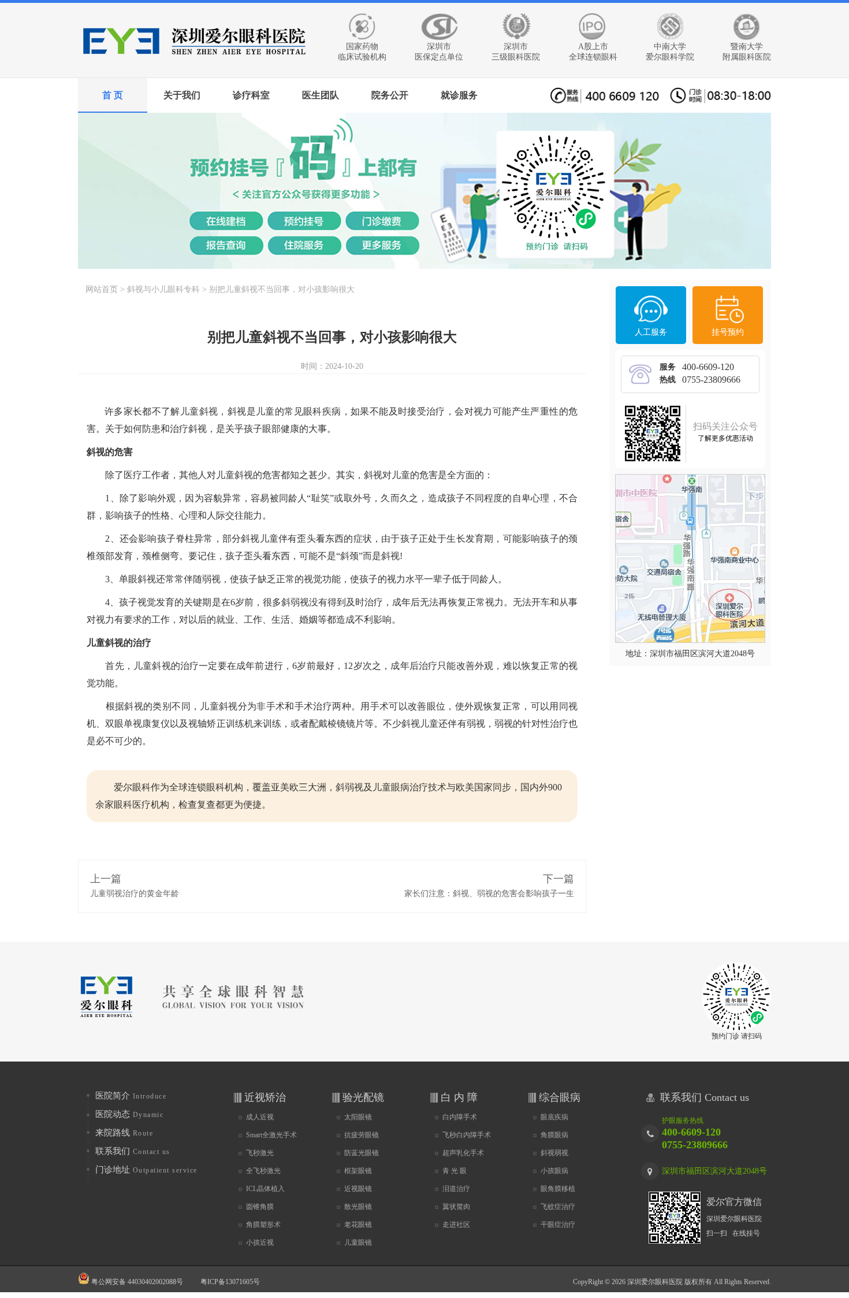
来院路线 (124, 1132)
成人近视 (260, 1117)
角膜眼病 (554, 1135)
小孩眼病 (554, 1171)
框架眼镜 (358, 1171)
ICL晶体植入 (265, 1189)
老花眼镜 (358, 1225)
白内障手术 (459, 1117)
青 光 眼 (454, 1171)
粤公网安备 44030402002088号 (136, 1282)
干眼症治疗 (558, 1225)
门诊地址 (146, 1169)
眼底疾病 (554, 1117)
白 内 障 (459, 1097)
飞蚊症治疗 (558, 1207)
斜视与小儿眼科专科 (163, 289)
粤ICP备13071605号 (230, 1282)
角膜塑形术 (263, 1225)
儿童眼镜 (358, 1242)
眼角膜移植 (558, 1189)
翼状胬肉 (456, 1207)
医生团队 (320, 95)
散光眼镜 (358, 1207)
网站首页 (101, 289)
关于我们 (181, 95)
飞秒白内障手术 (466, 1135)
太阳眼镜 (358, 1117)
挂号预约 (728, 332)
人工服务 (651, 332)
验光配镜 (363, 1097)
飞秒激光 (260, 1153)
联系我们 (132, 1151)
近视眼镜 (358, 1189)
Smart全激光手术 (271, 1135)
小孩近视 (260, 1242)
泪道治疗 (456, 1189)
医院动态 (129, 1114)
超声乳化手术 (463, 1153)
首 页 (112, 95)
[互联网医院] (424, 191)
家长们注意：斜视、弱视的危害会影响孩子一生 (489, 893)
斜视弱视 (554, 1153)
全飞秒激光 (263, 1171)
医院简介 (130, 1095)
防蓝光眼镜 (361, 1153)
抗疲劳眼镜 (361, 1135)
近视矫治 (265, 1097)
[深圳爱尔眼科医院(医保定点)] (193, 62)
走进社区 (456, 1225)
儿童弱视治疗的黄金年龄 (134, 893)
